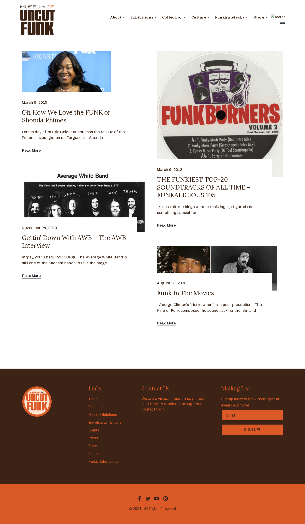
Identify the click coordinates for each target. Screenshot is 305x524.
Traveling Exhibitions (104, 422)
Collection (172, 17)
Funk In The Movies (185, 293)
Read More (31, 150)
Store (259, 17)
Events (93, 430)
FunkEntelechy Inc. (103, 461)
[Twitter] (148, 499)
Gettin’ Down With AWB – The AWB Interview (74, 242)
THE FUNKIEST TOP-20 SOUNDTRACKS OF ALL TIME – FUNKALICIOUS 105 (204, 187)
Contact (94, 454)
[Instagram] (166, 499)
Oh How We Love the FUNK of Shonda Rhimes (66, 116)
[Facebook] (139, 499)
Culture (198, 17)
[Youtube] (157, 499)
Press (93, 438)
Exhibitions (141, 17)
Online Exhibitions (102, 415)
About (116, 17)
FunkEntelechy (230, 17)
